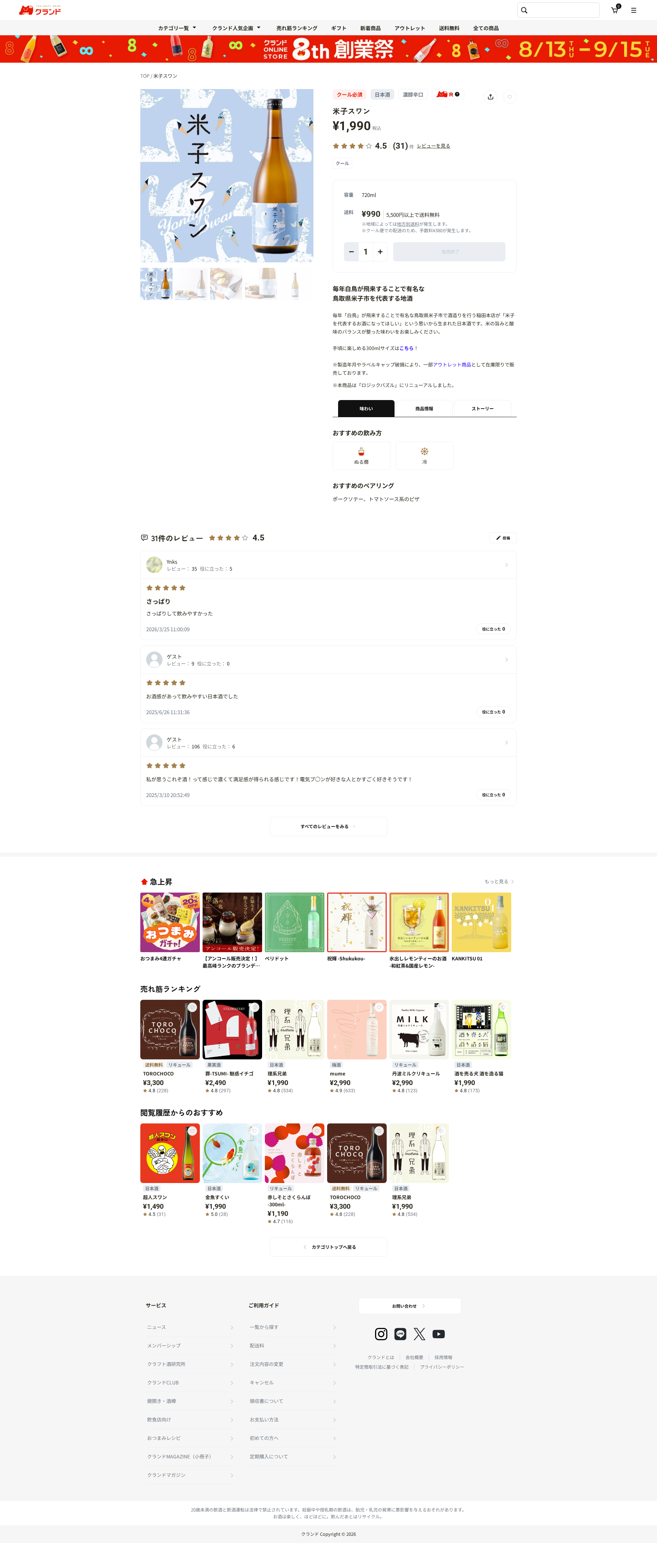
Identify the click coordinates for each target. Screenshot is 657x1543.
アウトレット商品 (452, 364)
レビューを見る (433, 145)
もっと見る (496, 881)
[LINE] (400, 1334)
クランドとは (381, 1357)
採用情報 (443, 1357)
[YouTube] (439, 1334)
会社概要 (414, 1357)
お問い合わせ (404, 1306)
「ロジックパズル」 (378, 385)
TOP (145, 75)
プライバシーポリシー (442, 1367)
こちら (406, 348)
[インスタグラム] (381, 1334)
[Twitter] (419, 1334)
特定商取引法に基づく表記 (382, 1367)
